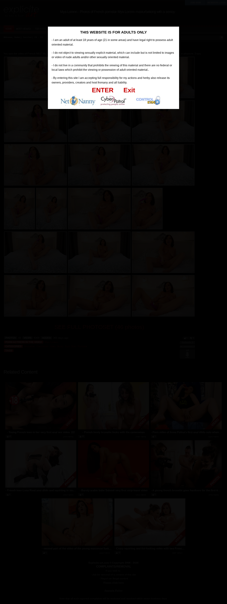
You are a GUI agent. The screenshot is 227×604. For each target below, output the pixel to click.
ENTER (103, 90)
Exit (129, 90)
